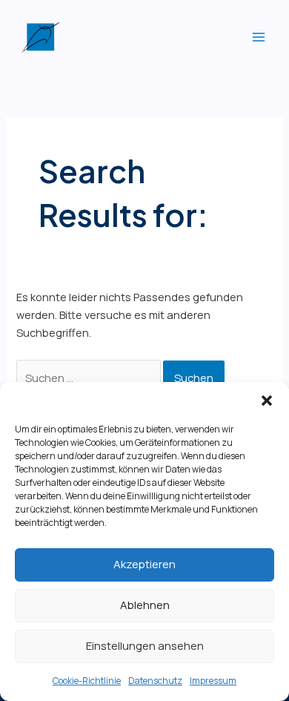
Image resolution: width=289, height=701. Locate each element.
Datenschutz (155, 680)
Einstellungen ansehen (145, 646)
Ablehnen (145, 605)
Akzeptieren (144, 564)
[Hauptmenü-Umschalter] (258, 37)
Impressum (213, 680)
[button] (266, 400)
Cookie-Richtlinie (87, 680)
